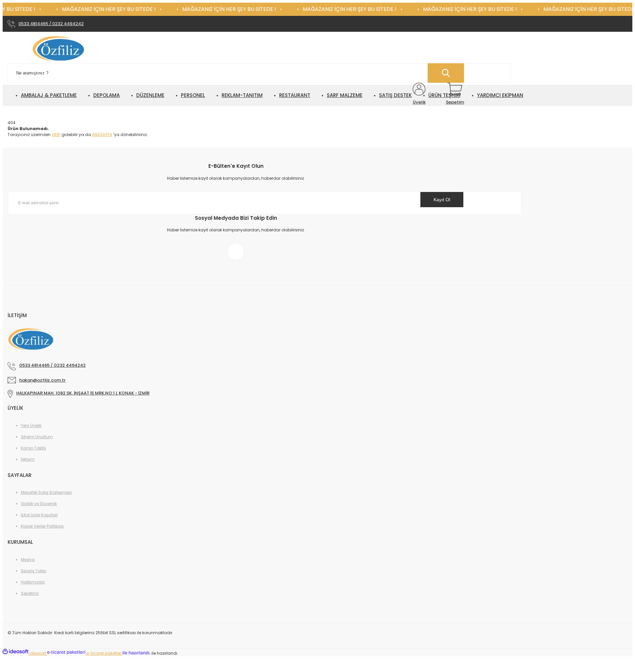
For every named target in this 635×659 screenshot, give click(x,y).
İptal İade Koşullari (39, 515)
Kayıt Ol (442, 199)
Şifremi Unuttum (37, 437)
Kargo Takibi (33, 448)
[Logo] (60, 49)
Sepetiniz (30, 593)
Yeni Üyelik (31, 425)
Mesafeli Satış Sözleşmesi (46, 492)
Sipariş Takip (33, 571)
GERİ (56, 134)
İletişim (28, 459)
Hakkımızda (33, 582)
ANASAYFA (102, 134)
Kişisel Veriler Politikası (42, 526)
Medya (28, 559)
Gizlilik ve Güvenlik (39, 503)
